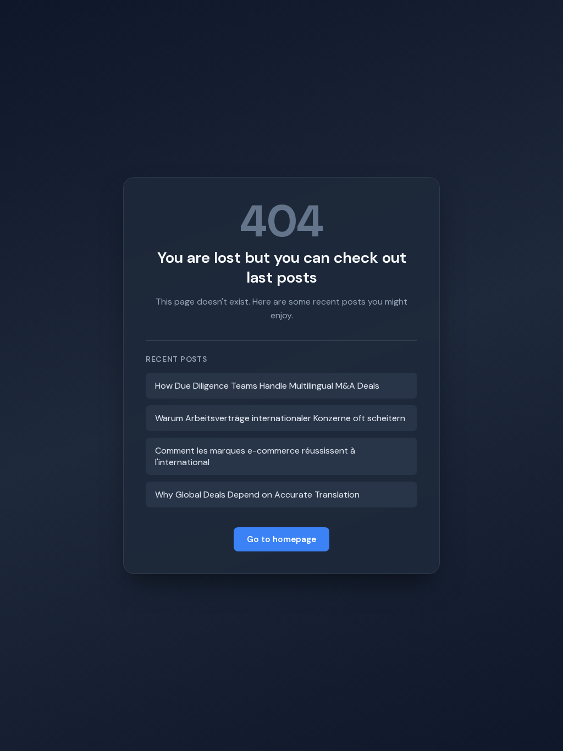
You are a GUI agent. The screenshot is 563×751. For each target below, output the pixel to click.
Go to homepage (281, 539)
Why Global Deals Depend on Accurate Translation (257, 494)
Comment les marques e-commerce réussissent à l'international (255, 456)
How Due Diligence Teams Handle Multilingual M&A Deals (267, 385)
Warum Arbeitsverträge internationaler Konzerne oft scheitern (280, 418)
